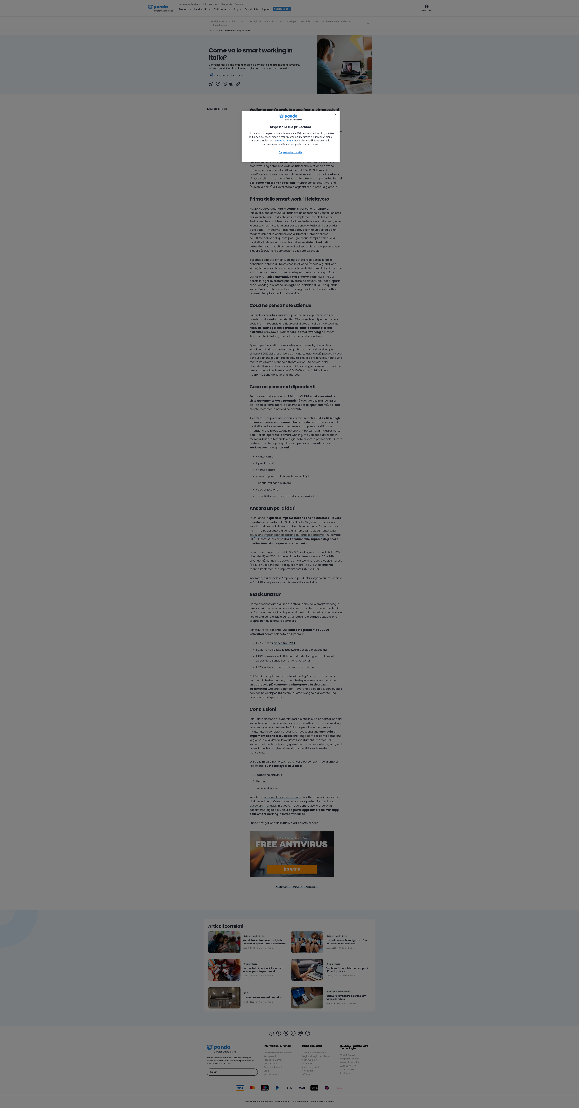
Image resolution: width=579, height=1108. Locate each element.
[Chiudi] (335, 114)
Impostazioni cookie (290, 152)
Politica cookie (285, 140)
